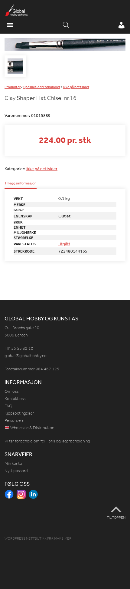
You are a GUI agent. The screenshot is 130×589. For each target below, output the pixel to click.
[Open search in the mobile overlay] (66, 25)
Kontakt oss (15, 398)
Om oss (11, 391)
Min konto (13, 463)
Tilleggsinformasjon (21, 183)
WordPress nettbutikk (26, 538)
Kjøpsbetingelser (19, 413)
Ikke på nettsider (76, 86)
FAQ (8, 406)
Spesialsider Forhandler (41, 86)
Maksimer (62, 538)
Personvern (14, 420)
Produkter (13, 86)
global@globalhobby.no (26, 355)
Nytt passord (16, 470)
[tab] (21, 185)
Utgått (64, 244)
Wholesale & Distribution (31, 427)
